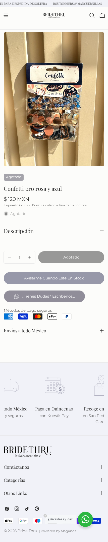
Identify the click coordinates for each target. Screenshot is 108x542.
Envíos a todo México (25, 331)
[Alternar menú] (6, 15)
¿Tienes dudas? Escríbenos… (48, 296)
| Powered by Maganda (58, 531)
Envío (36, 205)
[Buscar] (92, 15)
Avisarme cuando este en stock (54, 278)
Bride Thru (27, 530)
